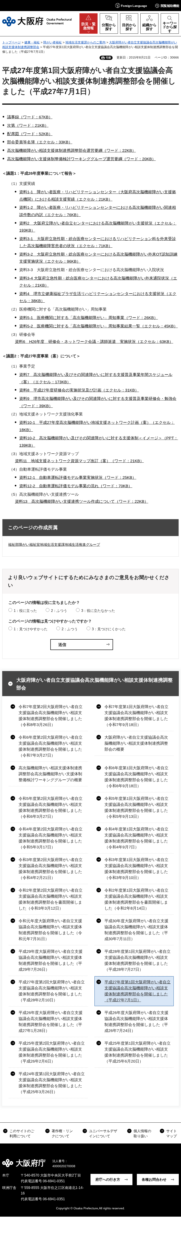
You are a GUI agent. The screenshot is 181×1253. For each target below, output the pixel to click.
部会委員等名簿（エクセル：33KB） (39, 142)
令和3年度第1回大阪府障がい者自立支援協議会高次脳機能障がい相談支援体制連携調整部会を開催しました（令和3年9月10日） (136, 869)
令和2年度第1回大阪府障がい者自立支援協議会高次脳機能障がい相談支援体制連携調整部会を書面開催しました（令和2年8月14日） (136, 899)
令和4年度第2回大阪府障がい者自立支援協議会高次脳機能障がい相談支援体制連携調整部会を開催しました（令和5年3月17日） (51, 838)
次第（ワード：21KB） (28, 125)
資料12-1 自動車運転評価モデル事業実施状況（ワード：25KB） (77, 477)
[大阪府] (37, 21)
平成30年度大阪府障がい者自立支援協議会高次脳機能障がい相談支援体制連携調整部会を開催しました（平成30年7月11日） (136, 930)
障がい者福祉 (52, 42)
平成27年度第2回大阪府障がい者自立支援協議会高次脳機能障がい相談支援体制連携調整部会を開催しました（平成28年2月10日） (52, 991)
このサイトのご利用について (21, 1133)
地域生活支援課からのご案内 (85, 42)
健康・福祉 (32, 42)
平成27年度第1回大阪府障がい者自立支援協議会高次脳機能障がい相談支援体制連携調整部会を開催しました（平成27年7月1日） (137, 991)
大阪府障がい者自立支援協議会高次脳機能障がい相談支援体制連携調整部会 (94, 684)
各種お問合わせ (154, 1179)
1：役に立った (25, 611)
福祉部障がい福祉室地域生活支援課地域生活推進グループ (54, 544)
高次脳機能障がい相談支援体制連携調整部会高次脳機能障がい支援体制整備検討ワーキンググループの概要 (50, 774)
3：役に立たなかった (98, 611)
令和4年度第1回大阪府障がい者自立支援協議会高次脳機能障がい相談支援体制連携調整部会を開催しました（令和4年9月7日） (136, 838)
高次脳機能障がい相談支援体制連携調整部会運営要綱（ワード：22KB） (71, 150)
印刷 (108, 57)
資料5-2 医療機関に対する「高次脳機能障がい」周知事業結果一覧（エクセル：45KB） (98, 326)
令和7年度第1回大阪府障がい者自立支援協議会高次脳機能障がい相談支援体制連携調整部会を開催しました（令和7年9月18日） (136, 716)
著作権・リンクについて (62, 1133)
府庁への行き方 (107, 1179)
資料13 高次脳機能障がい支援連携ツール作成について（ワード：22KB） (81, 501)
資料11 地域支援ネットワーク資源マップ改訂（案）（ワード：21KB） (79, 461)
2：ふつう (59, 611)
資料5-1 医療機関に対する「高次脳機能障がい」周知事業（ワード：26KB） (88, 317)
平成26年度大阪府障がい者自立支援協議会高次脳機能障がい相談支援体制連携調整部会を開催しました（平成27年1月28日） (51, 1021)
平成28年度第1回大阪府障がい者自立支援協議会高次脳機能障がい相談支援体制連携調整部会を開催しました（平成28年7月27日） (137, 960)
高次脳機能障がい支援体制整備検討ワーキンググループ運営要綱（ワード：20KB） (81, 159)
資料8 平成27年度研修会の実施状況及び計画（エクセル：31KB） (79, 390)
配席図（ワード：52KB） (30, 134)
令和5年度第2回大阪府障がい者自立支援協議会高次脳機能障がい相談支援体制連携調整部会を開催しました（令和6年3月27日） (51, 807)
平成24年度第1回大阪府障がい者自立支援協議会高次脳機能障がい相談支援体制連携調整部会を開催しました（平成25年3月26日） (52, 1083)
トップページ (11, 42)
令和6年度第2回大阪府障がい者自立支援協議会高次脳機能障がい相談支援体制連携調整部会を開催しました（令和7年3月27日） (51, 746)
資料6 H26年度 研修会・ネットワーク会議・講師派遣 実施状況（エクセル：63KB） (94, 341)
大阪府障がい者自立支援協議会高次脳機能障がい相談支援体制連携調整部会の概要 (136, 743)
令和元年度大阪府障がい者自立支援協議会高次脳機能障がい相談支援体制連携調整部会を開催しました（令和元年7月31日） (50, 930)
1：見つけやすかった (30, 629)
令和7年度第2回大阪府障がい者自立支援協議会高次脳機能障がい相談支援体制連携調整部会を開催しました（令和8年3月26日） (51, 716)
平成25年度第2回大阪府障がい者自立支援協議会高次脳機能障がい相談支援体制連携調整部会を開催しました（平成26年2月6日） (52, 1052)
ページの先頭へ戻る (174, 1160)
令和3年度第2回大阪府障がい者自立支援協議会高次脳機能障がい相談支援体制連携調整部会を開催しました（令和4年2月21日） (51, 869)
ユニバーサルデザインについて (103, 1133)
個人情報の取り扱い (142, 1133)
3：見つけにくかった (109, 629)
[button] (131, 5)
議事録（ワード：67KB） (30, 117)
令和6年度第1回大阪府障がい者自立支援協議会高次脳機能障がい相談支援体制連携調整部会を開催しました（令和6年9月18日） (136, 777)
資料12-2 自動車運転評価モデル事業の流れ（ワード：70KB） (75, 486)
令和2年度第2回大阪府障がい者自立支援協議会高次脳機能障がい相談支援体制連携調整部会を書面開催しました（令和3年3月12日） (51, 899)
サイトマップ (171, 1133)
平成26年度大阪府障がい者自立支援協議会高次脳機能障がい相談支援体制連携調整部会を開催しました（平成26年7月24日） (136, 1021)
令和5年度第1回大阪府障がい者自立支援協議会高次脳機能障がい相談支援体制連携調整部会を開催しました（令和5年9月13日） (136, 807)
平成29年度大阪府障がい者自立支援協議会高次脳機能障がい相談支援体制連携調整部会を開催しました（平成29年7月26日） (51, 960)
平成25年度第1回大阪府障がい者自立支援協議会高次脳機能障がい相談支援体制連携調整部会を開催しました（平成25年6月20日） (137, 1052)
